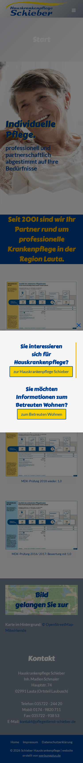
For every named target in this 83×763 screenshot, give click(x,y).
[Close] (79, 325)
